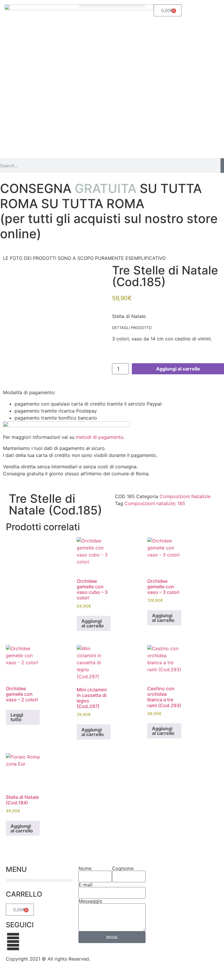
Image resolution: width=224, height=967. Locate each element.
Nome (85, 868)
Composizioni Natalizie (185, 496)
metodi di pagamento (99, 437)
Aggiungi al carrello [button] (92, 623)
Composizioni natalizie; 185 (155, 503)
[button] (112, 6)
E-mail (85, 884)
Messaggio (90, 901)
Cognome (123, 868)
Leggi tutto (16, 717)
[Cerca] (222, 165)
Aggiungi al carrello (178, 369)
